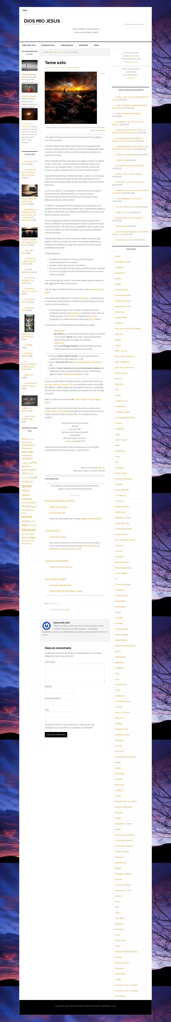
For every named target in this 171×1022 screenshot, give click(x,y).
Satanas (25, 537)
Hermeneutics (120, 607)
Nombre (49, 687)
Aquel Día (84, 298)
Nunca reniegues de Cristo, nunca (128, 198)
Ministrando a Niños (122, 735)
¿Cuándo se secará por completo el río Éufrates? (29, 242)
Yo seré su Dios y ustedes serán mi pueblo (29, 261)
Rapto (25, 525)
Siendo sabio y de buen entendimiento (130, 182)
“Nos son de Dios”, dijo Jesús (127, 207)
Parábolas (118, 813)
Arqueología (119, 312)
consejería (27, 458)
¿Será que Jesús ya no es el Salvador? (130, 166)
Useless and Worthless (73, 374)
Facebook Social (134, 56)
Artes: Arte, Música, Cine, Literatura (128, 328)
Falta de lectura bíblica (123, 568)
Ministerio (25, 503)
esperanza (26, 466)
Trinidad (118, 979)
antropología (27, 442)
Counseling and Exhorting (125, 417)
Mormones (119, 751)
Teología (118, 957)
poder (32, 521)
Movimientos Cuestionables (125, 757)
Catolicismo (119, 384)
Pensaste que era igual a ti (125, 240)
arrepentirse (27, 448)
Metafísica (118, 724)
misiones (32, 502)
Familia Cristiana (121, 573)
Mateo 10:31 (59, 343)
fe (35, 477)
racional (72, 316)
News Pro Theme (76, 1006)
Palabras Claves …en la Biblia (125, 801)
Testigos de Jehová (122, 963)
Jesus (25, 494)
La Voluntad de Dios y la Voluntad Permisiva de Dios (29, 172)
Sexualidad (119, 924)
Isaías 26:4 (131, 78)
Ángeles (118, 279)
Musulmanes (120, 774)
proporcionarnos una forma (56, 411)
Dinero (117, 457)
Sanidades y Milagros (123, 885)
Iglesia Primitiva (121, 640)
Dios (117, 462)
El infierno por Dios (57, 513)
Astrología (119, 334)
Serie (117, 907)
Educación (119, 501)
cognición (74, 313)
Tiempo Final (120, 974)
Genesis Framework (93, 1006)
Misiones (118, 746)
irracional (92, 316)
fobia (91, 319)
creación (25, 463)
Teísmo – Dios (120, 940)
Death (117, 445)
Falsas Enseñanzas (122, 562)
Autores (118, 345)
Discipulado (119, 468)
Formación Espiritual (123, 584)
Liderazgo (119, 707)
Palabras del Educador (123, 807)
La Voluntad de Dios (122, 701)
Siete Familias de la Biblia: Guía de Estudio (29, 201)
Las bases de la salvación (60, 585)
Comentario (50, 662)
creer (29, 463)
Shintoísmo (29, 375)
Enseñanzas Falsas (122, 507)
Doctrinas (118, 484)
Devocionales (120, 451)
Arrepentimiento (121, 317)
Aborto (117, 256)
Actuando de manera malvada (127, 155)
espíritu (25, 470)
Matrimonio (119, 718)
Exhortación (119, 557)
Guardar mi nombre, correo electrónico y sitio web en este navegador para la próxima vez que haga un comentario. (69, 726)
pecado (27, 516)
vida (29, 544)
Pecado (118, 818)
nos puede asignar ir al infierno (87, 362)
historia (30, 482)
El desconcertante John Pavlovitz (128, 113)
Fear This (101, 468)
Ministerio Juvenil (121, 729)
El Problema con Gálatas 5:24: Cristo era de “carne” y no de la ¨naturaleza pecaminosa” (29, 215)
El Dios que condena (58, 507)
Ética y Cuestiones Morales (125, 540)
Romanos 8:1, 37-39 (123, 212)
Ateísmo (118, 340)
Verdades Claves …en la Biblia (126, 985)
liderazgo (27, 499)
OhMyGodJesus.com (130, 62)
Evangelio (25, 478)
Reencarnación (120, 863)
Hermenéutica (120, 601)
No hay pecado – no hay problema (129, 174)
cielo (30, 451)
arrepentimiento (28, 445)
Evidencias (119, 546)
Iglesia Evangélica (121, 635)
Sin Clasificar (64, 609)
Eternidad (31, 473)
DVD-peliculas (120, 495)
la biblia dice (120, 696)
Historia (118, 612)
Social (117, 935)
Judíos (117, 690)
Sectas (117, 902)
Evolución (119, 551)
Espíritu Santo (120, 512)
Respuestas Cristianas (123, 874)
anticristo (31, 439)
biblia (24, 452)
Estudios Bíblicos (121, 534)
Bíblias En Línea (121, 373)
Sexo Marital (119, 918)
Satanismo (119, 896)
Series (117, 913)
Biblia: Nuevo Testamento (124, 368)
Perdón (118, 829)
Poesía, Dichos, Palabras (124, 846)
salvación (25, 534)
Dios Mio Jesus (42, 21)
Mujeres (118, 768)
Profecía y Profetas (122, 851)
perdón (26, 521)
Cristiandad (119, 429)
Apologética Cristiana (123, 301)
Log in (114, 1006)
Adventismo (119, 267)
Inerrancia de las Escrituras (125, 646)
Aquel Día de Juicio (57, 537)
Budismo (118, 379)
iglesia (27, 486)
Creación (118, 423)
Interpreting (119, 662)
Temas (117, 946)
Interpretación (120, 657)
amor (25, 438)
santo (32, 534)
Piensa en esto (121, 226)
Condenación (120, 406)
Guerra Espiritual (121, 596)
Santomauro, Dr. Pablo (123, 890)
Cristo (117, 434)
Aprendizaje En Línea (123, 306)
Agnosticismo (120, 273)
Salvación (118, 879)
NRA (32, 510)
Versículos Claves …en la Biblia (126, 991)
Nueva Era (119, 779)
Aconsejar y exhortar (123, 262)
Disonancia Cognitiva (29, 96)
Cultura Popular (121, 440)
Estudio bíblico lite (122, 523)
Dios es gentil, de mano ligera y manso (65, 591)
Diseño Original (121, 473)
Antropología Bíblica (123, 295)
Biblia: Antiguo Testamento (125, 356)
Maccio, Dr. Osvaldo (122, 712)
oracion (24, 513)
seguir (32, 537)
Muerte (117, 762)
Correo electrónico (53, 698)
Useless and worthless (90, 519)
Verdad (25, 544)
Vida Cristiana (120, 996)
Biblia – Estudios (121, 351)
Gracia (25, 481)
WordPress (106, 1006)
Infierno (118, 651)
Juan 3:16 (70, 441)
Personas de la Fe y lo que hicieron (129, 218)
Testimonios (119, 968)
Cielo (117, 390)
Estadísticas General (122, 518)
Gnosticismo (120, 590)
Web (47, 710)
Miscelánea (119, 740)
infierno (26, 490)
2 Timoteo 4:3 (121, 160)
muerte (26, 506)
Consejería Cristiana (122, 412)
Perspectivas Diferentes (124, 840)
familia (31, 478)
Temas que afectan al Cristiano (126, 952)
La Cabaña (28, 345)
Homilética (119, 623)
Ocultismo (119, 790)
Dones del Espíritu (122, 490)
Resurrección (33, 525)
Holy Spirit (119, 618)
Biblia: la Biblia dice (122, 362)
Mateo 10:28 (59, 331)
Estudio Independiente (123, 529)
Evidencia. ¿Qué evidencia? (61, 567)
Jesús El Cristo (120, 685)
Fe (116, 579)
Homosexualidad (121, 629)
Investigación (120, 668)
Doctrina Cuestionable (123, 479)
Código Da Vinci (121, 401)
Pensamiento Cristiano (123, 824)
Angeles (118, 284)
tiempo (25, 541)
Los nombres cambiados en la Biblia (28, 280)
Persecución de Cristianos (125, 835)
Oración (118, 796)
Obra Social (119, 785)
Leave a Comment (73, 67)
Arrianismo (119, 323)
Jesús (117, 679)
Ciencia (118, 395)
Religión (118, 868)
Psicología (119, 857)
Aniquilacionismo (121, 290)
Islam (117, 673)
